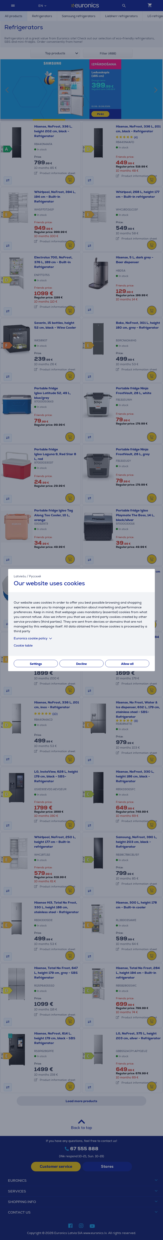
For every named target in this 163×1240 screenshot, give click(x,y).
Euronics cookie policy (31, 638)
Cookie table (23, 645)
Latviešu (20, 576)
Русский (35, 576)
